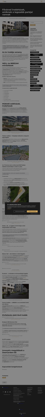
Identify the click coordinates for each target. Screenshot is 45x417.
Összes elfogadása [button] (32, 211)
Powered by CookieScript (34, 213)
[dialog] (22, 208)
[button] (20, 211)
